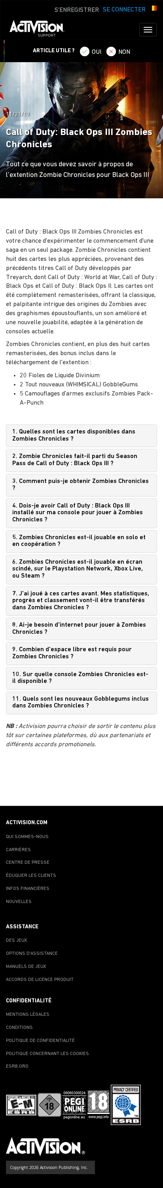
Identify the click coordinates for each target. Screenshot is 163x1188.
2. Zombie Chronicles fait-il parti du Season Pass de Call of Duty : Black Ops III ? (74, 460)
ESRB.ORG (17, 1066)
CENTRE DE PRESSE (27, 862)
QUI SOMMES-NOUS (27, 836)
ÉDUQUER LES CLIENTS (31, 875)
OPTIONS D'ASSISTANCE (32, 953)
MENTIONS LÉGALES (27, 1014)
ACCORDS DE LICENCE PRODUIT (40, 979)
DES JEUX (16, 940)
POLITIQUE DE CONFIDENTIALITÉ (40, 1040)
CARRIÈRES (18, 850)
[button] (153, 9)
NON (124, 52)
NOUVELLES (19, 901)
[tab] (81, 436)
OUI (96, 52)
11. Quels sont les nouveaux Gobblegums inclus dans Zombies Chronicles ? (80, 702)
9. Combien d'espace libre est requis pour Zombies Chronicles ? (72, 653)
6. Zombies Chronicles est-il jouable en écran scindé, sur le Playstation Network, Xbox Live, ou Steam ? (77, 569)
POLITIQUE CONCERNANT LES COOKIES (47, 1053)
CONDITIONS (19, 1027)
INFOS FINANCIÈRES (27, 888)
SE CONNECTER (124, 10)
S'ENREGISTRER (77, 10)
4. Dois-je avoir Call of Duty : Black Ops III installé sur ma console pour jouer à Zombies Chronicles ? (77, 513)
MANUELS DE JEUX (26, 966)
